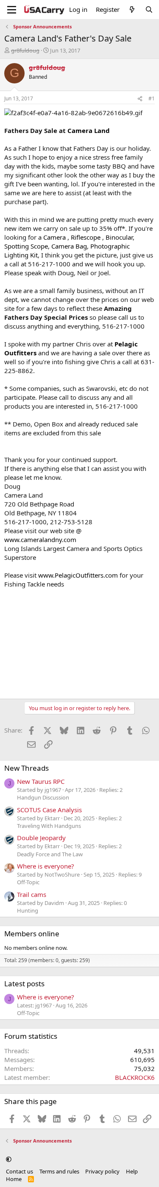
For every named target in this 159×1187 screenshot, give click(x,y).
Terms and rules (59, 1171)
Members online (31, 933)
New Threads (26, 768)
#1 (151, 98)
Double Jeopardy (41, 837)
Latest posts (24, 983)
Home (14, 1179)
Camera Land (88, 130)
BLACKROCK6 (135, 1077)
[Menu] (12, 9)
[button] (8, 1159)
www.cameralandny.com (40, 539)
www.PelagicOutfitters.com (78, 575)
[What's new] (132, 9)
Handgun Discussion (43, 797)
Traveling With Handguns (49, 826)
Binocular (119, 237)
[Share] (139, 99)
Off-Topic (28, 882)
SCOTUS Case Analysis (49, 809)
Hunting (27, 910)
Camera (54, 237)
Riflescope (85, 237)
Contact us (19, 1171)
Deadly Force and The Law (50, 854)
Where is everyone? (45, 866)
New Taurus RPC (40, 781)
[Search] (149, 9)
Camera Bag (69, 246)
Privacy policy (102, 1171)
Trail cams (31, 894)
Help (132, 1171)
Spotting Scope (26, 246)
